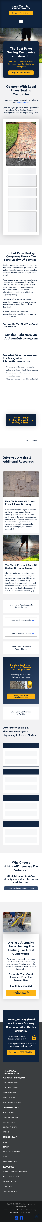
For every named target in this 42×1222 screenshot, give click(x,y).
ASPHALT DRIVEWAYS (10, 1083)
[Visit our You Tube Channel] (16, 1218)
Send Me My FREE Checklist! (21, 1052)
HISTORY (6, 1147)
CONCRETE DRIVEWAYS (11, 1087)
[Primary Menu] (21, 21)
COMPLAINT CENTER (10, 1127)
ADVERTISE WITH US (10, 1191)
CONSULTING (7, 1186)
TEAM (5, 1157)
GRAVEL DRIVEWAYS (10, 1097)
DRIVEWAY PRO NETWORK (12, 1102)
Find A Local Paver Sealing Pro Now (21, 888)
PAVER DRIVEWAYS (9, 1092)
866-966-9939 (22, 102)
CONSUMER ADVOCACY (11, 1152)
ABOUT (5, 1142)
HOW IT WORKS (8, 1112)
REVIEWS (6, 1132)
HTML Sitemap (13, 1212)
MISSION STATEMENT (10, 1162)
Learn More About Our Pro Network (21, 993)
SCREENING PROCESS (10, 1117)
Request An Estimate (21, 13)
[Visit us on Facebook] (20, 1218)
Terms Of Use (15, 1210)
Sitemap (6, 1210)
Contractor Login (25, 1212)
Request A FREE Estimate (21, 73)
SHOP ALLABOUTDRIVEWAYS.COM (15, 1172)
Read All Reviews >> (32, 440)
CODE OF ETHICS (9, 1122)
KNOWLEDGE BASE (9, 1181)
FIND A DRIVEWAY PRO (11, 1177)
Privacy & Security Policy (28, 1210)
